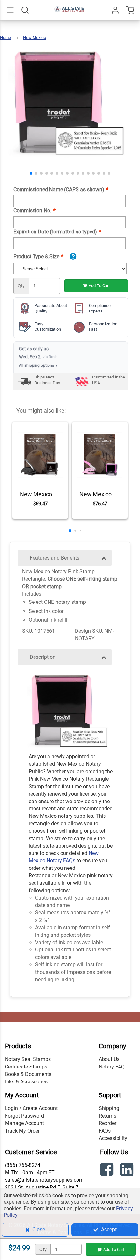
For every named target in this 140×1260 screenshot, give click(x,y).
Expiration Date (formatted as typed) (57, 232)
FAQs (105, 1131)
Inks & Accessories (26, 1082)
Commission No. (34, 210)
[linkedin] (127, 1171)
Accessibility (113, 1138)
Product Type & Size (38, 256)
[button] (31, 173)
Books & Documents (28, 1074)
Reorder (107, 1123)
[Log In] (115, 10)
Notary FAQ (112, 1067)
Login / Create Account (31, 1108)
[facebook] (107, 1171)
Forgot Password (24, 1116)
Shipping (109, 1108)
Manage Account (24, 1123)
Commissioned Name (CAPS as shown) (60, 189)
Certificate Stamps (26, 1067)
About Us (109, 1059)
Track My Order (22, 1131)
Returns (107, 1116)
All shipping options (38, 365)
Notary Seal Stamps (28, 1059)
